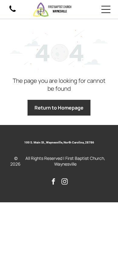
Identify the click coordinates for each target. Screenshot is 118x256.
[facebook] (53, 182)
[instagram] (65, 182)
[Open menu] (105, 9)
